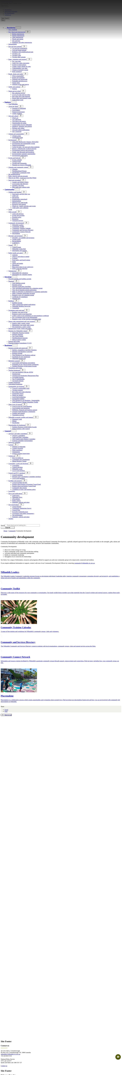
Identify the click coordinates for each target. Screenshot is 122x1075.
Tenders (10, 518)
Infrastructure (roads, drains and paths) (19, 328)
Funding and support (18, 413)
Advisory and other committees (17, 433)
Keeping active (16, 217)
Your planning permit (18, 283)
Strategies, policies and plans (20, 502)
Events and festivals (14, 158)
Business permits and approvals (17, 348)
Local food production (19, 397)
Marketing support (13, 361)
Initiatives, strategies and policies (22, 126)
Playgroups (15, 197)
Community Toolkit (18, 226)
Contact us (11, 456)
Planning (11, 281)
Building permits (17, 303)
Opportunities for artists (19, 123)
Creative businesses (14, 382)
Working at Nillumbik (18, 446)
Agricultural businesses (15, 384)
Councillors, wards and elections (18, 463)
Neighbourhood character (20, 338)
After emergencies (17, 37)
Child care (15, 196)
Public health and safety (15, 253)
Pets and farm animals (15, 46)
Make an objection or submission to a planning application (29, 291)
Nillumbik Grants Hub (19, 249)
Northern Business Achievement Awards (24, 366)
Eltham (14, 421)
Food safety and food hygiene (21, 260)
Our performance (17, 515)
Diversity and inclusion (15, 236)
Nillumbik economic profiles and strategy (20, 417)
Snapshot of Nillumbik (19, 108)
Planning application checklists (21, 286)
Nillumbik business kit (19, 358)
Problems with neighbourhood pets (22, 52)
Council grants (16, 247)
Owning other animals (19, 57)
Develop (8, 277)
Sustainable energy (18, 393)
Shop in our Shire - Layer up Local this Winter (22, 178)
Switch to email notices (19, 65)
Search (3, 525)
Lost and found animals (19, 50)
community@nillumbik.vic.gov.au (84, 563)
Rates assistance (17, 71)
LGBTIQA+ (16, 243)
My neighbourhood (14, 174)
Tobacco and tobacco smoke (20, 256)
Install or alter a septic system (21, 323)
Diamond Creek (17, 419)
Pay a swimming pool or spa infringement (24, 317)
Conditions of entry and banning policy (24, 489)
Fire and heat (16, 41)
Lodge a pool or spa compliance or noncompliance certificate (30, 315)
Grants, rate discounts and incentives (23, 152)
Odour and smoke (17, 263)
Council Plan (16, 510)
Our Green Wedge (17, 336)
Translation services (18, 415)
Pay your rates (16, 61)
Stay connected (16, 131)
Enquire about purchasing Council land (24, 486)
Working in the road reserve (20, 84)
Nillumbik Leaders (17, 225)
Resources (15, 219)
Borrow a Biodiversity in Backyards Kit (24, 148)
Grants (10, 245)
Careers (10, 445)
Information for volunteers (20, 273)
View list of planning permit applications (24, 290)
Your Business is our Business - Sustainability (26, 400)
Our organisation (13, 505)
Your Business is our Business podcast (23, 355)
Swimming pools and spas (16, 310)
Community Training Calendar (21, 228)
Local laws (11, 491)
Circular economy (17, 390)
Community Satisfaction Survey (21, 508)
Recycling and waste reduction (21, 392)
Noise (14, 262)
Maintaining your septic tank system (23, 325)
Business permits (17, 353)
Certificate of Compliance (20, 297)
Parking (14, 89)
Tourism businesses (14, 370)
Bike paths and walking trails (21, 187)
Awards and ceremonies (19, 163)
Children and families (14, 192)
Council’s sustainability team (20, 388)
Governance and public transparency (23, 513)
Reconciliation (16, 241)
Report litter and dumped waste (21, 98)
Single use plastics (17, 395)
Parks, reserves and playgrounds (18, 176)
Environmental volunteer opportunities (23, 154)
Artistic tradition (17, 113)
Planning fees (16, 298)
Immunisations (16, 201)
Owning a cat (16, 53)
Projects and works (14, 341)
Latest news (15, 495)
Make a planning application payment (23, 293)
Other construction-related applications (23, 304)
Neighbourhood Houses (19, 171)
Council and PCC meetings (16, 473)
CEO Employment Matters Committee (23, 439)
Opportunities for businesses (16, 425)
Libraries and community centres (18, 167)
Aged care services (18, 214)
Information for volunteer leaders (22, 274)
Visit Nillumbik (13, 104)
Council (8, 431)
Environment (12, 140)
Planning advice (17, 285)
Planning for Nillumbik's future (17, 331)
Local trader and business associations (23, 363)
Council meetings (17, 475)
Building (11, 301)
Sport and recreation (14, 180)
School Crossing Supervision (21, 453)
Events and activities (18, 215)
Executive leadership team (20, 512)
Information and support (19, 250)
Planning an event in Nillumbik (21, 165)
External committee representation (22, 440)
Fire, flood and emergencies (16, 32)
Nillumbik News (17, 497)
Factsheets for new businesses (21, 357)
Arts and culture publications (20, 130)
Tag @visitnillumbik (18, 379)
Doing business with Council (21, 429)
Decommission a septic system (21, 327)
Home (5, 531)
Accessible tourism (18, 377)
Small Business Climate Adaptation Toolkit (25, 402)
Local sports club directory (20, 184)
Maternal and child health (19, 202)
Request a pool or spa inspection (22, 314)
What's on (15, 118)
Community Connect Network (21, 232)
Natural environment (18, 112)
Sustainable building (18, 399)
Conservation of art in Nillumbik (22, 125)
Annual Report (16, 506)
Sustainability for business (16, 386)
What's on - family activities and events (24, 206)
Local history (16, 110)
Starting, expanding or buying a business (24, 350)
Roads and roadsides (18, 77)
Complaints (15, 308)
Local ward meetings (18, 470)
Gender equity (16, 239)
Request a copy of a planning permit (23, 295)
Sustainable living (17, 137)
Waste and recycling (14, 91)
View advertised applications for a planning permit (27, 288)
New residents (12, 29)
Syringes (14, 258)
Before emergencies (18, 34)
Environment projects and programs (23, 150)
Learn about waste (17, 100)
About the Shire (13, 106)
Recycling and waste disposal (21, 96)
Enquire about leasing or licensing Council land (26, 484)
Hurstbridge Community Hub (21, 172)
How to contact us (17, 458)
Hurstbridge (15, 423)
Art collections (16, 119)
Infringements (12, 44)
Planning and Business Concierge (22, 351)
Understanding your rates (19, 68)
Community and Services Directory (22, 230)
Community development (16, 223)
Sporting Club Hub (18, 185)
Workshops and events (15, 368)
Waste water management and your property (21, 321)
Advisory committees (18, 435)
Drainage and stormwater (19, 79)
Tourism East (16, 374)
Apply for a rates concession (20, 63)
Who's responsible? (18, 76)
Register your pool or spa (19, 312)
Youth (10, 209)
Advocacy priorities (14, 442)
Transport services (17, 220)
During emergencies (18, 35)
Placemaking (16, 233)
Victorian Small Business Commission (23, 411)
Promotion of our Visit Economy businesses (25, 364)
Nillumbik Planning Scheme (20, 333)
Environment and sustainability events (23, 143)
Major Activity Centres (19, 339)
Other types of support (15, 404)
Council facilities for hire (19, 482)
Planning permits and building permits (19, 279)
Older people (12, 212)
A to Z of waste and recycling (21, 95)
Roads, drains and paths (15, 74)
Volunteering (12, 271)
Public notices (16, 500)
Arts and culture (13, 116)
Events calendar (17, 160)
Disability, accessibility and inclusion (23, 238)
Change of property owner (20, 70)
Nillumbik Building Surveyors (21, 306)
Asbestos (15, 255)
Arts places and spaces (19, 121)
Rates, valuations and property (17, 59)
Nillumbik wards (17, 469)
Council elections (17, 467)
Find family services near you (21, 194)
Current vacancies (17, 448)
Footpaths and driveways (19, 81)
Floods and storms (17, 39)
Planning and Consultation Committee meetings (26, 476)
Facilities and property (15, 481)
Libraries (15, 169)
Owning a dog (16, 55)
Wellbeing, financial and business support (24, 410)
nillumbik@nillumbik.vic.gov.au (10, 1054)
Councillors (15, 465)
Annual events (16, 161)
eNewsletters (16, 499)
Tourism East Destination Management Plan (25, 375)
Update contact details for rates (21, 66)
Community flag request (19, 488)
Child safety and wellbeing (20, 208)
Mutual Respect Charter (19, 461)
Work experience (17, 450)
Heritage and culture (18, 128)
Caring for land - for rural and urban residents (25, 147)
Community (9, 189)
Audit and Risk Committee (20, 437)
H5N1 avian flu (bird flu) (19, 268)
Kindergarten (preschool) (19, 199)
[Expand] (18, 27)
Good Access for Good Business (22, 406)
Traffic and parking (14, 87)
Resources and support (19, 204)
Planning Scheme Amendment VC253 (19, 343)
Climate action (16, 136)
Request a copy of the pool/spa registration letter (26, 319)
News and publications (15, 493)
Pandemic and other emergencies (22, 42)
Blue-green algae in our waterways (22, 267)
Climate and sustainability (16, 134)
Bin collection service (18, 93)
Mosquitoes (15, 265)
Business (8, 345)
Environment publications (20, 155)
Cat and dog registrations (19, 48)
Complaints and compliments (21, 459)
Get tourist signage (17, 381)
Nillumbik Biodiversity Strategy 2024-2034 (25, 142)
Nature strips (16, 83)
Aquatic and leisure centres (20, 182)
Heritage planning (17, 334)
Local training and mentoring (21, 408)
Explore (8, 102)
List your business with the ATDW (22, 372)
